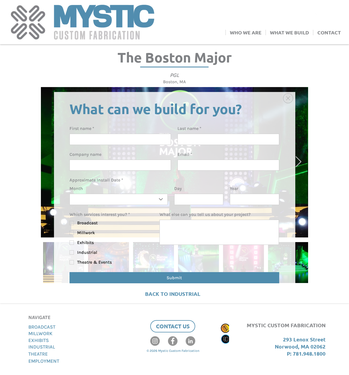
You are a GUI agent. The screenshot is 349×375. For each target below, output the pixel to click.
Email (184, 154)
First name (82, 128)
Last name (189, 128)
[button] (288, 98)
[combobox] (119, 199)
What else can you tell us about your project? (205, 214)
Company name (85, 154)
